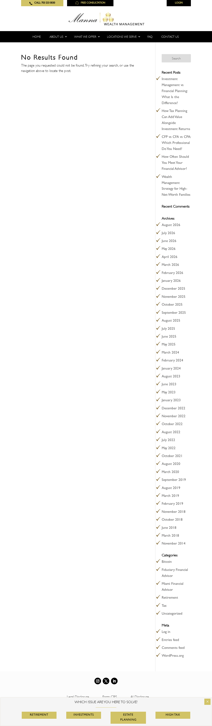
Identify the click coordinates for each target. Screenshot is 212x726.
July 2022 (168, 440)
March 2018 (170, 536)
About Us (56, 36)
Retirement (170, 598)
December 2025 (173, 289)
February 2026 (172, 273)
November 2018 (174, 512)
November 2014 (174, 544)
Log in (166, 632)
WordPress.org (173, 656)
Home (37, 36)
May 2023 (169, 392)
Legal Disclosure (78, 697)
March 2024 (170, 353)
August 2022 (171, 432)
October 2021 (172, 456)
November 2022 (174, 416)
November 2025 (174, 297)
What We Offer (85, 36)
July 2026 (168, 233)
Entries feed (170, 640)
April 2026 (169, 257)
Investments (83, 715)
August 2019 (171, 488)
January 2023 (171, 400)
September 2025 (174, 313)
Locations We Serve (122, 36)
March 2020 (170, 472)
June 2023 (169, 384)
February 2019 (172, 504)
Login (179, 3)
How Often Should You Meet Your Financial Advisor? (175, 163)
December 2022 (173, 408)
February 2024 (172, 360)
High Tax (173, 715)
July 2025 (168, 329)
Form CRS (109, 697)
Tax (164, 606)
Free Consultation (93, 3)
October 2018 (172, 520)
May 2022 (169, 448)
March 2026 (170, 265)
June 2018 (169, 528)
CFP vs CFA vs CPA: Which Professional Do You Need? (176, 143)
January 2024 (171, 369)
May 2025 (169, 345)
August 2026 (171, 225)
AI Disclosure (139, 697)
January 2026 (171, 281)
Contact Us (170, 36)
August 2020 (171, 464)
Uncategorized (172, 614)
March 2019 (170, 496)
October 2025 (172, 305)
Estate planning (128, 717)
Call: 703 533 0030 (44, 3)
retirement (39, 715)
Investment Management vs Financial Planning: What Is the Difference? (174, 91)
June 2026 (169, 241)
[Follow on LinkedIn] (114, 681)
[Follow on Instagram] (97, 681)
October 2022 (172, 424)
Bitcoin (167, 562)
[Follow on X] (106, 681)
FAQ (150, 36)
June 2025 (169, 337)
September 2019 (174, 480)
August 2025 (171, 321)
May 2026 (169, 249)
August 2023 (171, 376)
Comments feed (173, 648)
